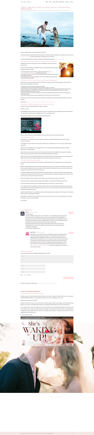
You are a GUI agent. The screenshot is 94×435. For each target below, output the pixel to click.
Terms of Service (50, 433)
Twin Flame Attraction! (60, 59)
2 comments (65, 10)
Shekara (27, 212)
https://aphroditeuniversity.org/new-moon (39, 245)
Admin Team (32, 232)
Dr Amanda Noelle (25, 10)
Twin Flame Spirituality (58, 10)
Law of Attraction (39, 10)
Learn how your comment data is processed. (47, 283)
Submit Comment (68, 277)
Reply (71, 212)
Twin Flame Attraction (47, 10)
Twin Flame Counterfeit (31, 72)
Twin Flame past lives (25, 56)
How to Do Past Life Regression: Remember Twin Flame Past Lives (41, 102)
